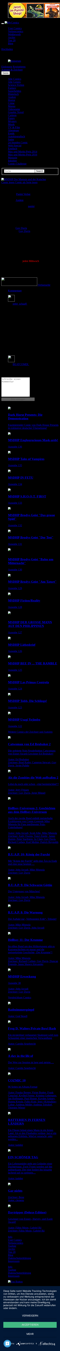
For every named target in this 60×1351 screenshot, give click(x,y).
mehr (30, 1334)
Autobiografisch (16, 136)
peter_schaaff (20, 303)
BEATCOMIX (21, 364)
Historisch (13, 94)
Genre (5, 73)
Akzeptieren (30, 1324)
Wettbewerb (14, 34)
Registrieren (19, 66)
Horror (11, 100)
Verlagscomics (15, 31)
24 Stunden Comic (18, 142)
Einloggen (6, 66)
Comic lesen (8, 182)
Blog (10, 43)
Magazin (12, 157)
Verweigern (30, 1315)
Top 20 (12, 40)
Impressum (14, 1261)
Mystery (12, 121)
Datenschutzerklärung (19, 1258)
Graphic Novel (16, 112)
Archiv (11, 37)
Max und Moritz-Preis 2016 (22, 154)
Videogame (14, 109)
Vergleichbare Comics (19, 997)
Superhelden (14, 91)
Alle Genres (14, 82)
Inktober (12, 160)
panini (31, 206)
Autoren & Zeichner (12, 69)
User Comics (15, 28)
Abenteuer (13, 130)
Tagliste (12, 1246)
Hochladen (7, 49)
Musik (11, 124)
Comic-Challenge (17, 163)
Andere (12, 97)
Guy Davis (21, 228)
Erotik (11, 133)
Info (10, 1236)
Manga (11, 106)
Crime (11, 103)
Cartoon (12, 115)
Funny (11, 118)
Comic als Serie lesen (26, 182)
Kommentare (15, 290)
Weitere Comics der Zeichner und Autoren (30, 731)
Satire (11, 139)
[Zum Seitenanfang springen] (15, 1281)
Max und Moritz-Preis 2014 (22, 151)
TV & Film (14, 127)
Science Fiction (16, 85)
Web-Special (14, 145)
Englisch (12, 148)
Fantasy (12, 88)
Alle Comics (14, 79)
